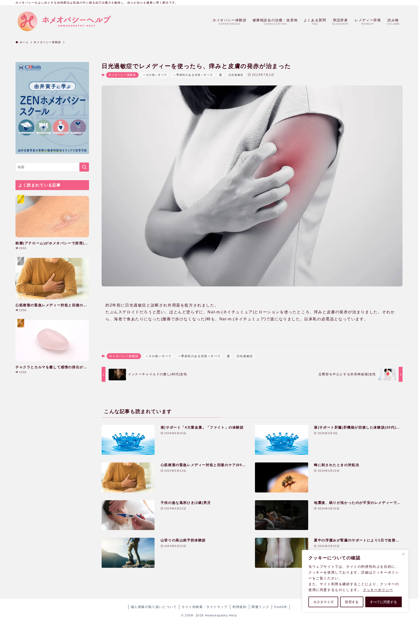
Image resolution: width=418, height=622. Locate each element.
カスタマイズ (323, 602)
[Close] (403, 554)
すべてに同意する (383, 602)
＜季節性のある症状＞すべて (193, 74)
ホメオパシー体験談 (122, 74)
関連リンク (260, 607)
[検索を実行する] (84, 167)
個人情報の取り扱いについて (154, 607)
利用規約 (239, 607)
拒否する (351, 602)
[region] (355, 581)
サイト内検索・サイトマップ (205, 607)
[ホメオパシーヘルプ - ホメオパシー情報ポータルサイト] (63, 21)
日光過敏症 (236, 74)
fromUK (280, 607)
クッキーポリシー (378, 590)
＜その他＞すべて (155, 74)
